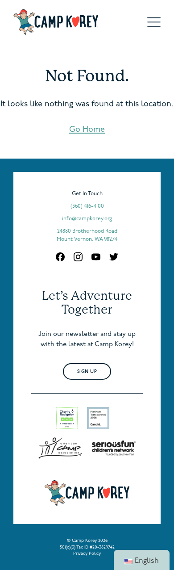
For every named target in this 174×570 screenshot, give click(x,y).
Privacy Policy (87, 553)
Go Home (87, 130)
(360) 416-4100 (87, 206)
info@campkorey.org (87, 219)
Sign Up (87, 371)
